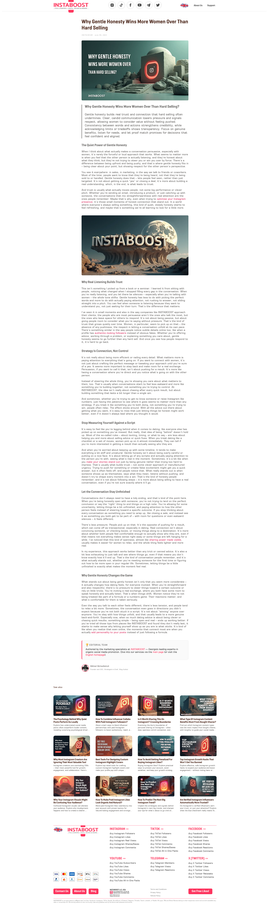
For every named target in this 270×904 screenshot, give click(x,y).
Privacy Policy (155, 892)
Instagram (119, 829)
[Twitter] (158, 5)
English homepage (95, 655)
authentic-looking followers (110, 333)
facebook (197, 829)
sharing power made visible (165, 540)
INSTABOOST (138, 649)
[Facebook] (130, 5)
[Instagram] (112, 5)
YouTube (118, 858)
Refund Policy (155, 896)
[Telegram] (148, 5)
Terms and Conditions (158, 889)
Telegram (159, 858)
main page (158, 652)
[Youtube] (139, 5)
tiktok (157, 829)
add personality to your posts (108, 632)
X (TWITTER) (198, 858)
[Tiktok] (121, 5)
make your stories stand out (103, 462)
